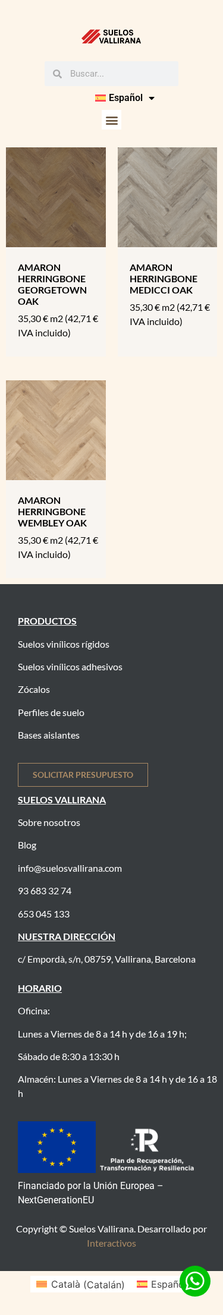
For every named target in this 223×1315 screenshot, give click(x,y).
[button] (111, 120)
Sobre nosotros (49, 822)
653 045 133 (44, 913)
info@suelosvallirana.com (70, 867)
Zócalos (34, 689)
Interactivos (111, 1242)
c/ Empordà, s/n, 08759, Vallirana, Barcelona (107, 958)
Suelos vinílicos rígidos (63, 643)
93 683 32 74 (44, 890)
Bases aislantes (49, 734)
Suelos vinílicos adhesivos (70, 666)
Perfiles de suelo (51, 712)
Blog (27, 844)
